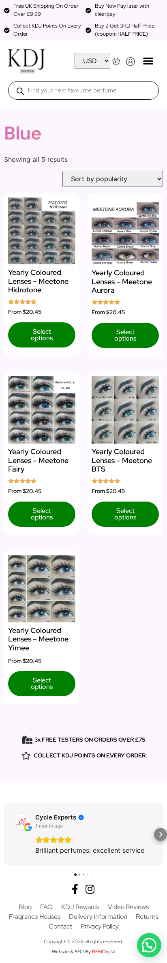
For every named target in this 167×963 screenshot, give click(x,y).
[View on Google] (22, 821)
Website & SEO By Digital (83, 951)
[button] (148, 60)
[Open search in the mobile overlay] (83, 90)
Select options (42, 334)
